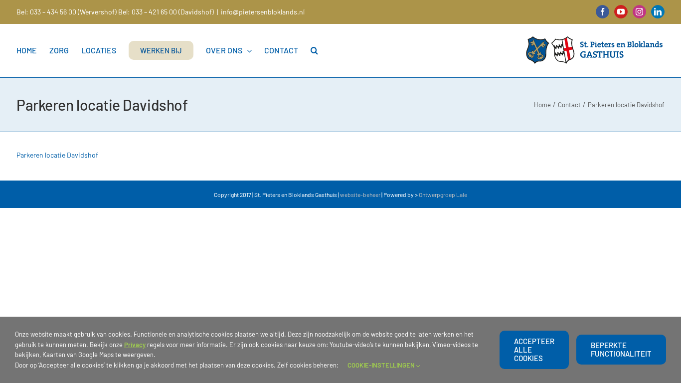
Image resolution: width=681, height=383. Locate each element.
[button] (314, 50)
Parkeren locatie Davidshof (57, 155)
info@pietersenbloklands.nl (263, 11)
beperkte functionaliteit (621, 349)
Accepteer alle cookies (534, 350)
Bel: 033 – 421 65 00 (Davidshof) (166, 11)
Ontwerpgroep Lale (443, 194)
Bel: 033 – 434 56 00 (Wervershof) (66, 11)
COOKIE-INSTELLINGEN (381, 365)
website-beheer (360, 194)
